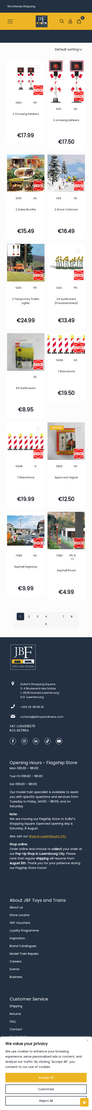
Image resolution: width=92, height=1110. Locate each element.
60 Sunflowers (26, 388)
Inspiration (17, 938)
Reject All (46, 1101)
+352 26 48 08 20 (32, 707)
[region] (46, 1073)
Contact (16, 1029)
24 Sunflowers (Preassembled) (66, 301)
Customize (46, 1089)
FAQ (13, 1021)
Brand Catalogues (23, 946)
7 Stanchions (66, 371)
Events (14, 969)
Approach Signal (66, 477)
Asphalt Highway (25, 567)
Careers (15, 961)
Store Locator (20, 915)
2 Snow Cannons (66, 209)
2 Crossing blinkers (26, 114)
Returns (15, 1014)
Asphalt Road (66, 570)
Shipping (16, 1006)
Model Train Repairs (24, 954)
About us (16, 907)
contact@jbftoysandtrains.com (41, 717)
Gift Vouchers (20, 923)
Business (16, 977)
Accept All (46, 1077)
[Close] (87, 1040)
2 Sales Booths (26, 209)
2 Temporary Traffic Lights (25, 301)
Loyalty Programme (24, 930)
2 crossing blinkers (66, 120)
